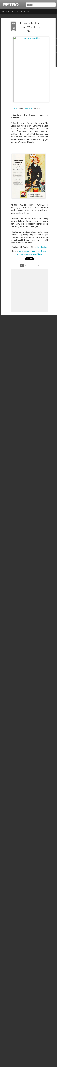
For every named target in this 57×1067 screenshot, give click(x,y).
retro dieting (41, 251)
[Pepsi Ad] (31, 38)
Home (19, 11)
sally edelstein (41, 247)
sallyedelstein (29, 108)
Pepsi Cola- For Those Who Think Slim (29, 27)
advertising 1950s (27, 251)
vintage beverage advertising (29, 253)
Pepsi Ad (14, 108)
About (26, 11)
